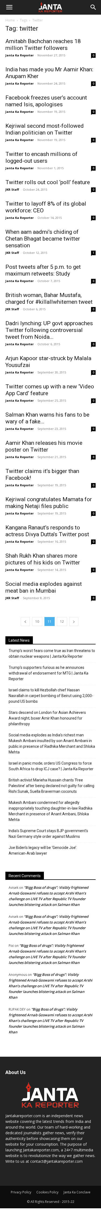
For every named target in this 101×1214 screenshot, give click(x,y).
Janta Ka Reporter (19, 55)
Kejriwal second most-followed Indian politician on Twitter (44, 129)
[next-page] (73, 621)
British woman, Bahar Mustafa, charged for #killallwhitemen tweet (49, 298)
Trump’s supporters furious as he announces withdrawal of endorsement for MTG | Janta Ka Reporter (48, 673)
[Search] (93, 7)
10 (37, 621)
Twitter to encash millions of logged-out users (41, 157)
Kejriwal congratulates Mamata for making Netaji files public (48, 502)
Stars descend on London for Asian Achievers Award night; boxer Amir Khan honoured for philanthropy (47, 718)
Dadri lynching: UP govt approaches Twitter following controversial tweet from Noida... (49, 330)
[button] (9, 7)
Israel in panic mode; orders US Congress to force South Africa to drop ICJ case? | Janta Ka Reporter (51, 766)
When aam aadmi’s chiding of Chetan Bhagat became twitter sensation (42, 239)
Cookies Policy (47, 1192)
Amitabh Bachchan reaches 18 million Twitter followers (43, 44)
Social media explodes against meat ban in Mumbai (43, 587)
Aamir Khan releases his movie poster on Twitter (43, 446)
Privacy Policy (21, 1192)
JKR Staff (12, 189)
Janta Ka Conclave (77, 1192)
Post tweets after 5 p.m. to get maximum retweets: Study (43, 270)
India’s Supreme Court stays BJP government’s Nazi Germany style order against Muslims (48, 834)
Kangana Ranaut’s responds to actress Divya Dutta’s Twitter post (47, 531)
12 (62, 621)
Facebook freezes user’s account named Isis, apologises (46, 101)
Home (10, 20)
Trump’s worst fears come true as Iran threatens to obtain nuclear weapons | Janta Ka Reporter (52, 653)
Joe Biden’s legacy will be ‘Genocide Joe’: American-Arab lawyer (43, 850)
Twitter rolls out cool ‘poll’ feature (47, 182)
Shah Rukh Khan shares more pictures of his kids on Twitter (42, 559)
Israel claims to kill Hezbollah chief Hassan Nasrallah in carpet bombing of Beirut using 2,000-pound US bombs (51, 696)
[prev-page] (25, 621)
